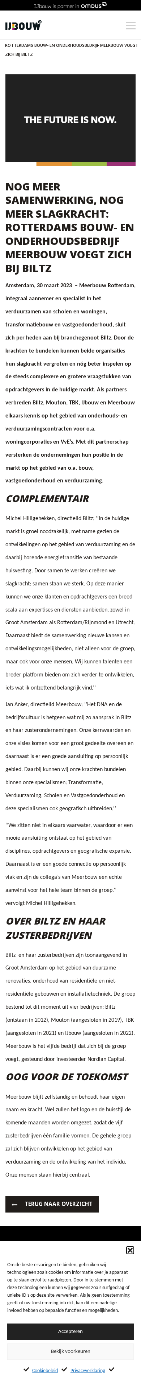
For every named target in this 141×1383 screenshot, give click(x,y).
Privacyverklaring (87, 1371)
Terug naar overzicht (59, 1204)
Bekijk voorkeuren (70, 1351)
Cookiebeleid (45, 1371)
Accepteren (70, 1331)
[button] (130, 1250)
